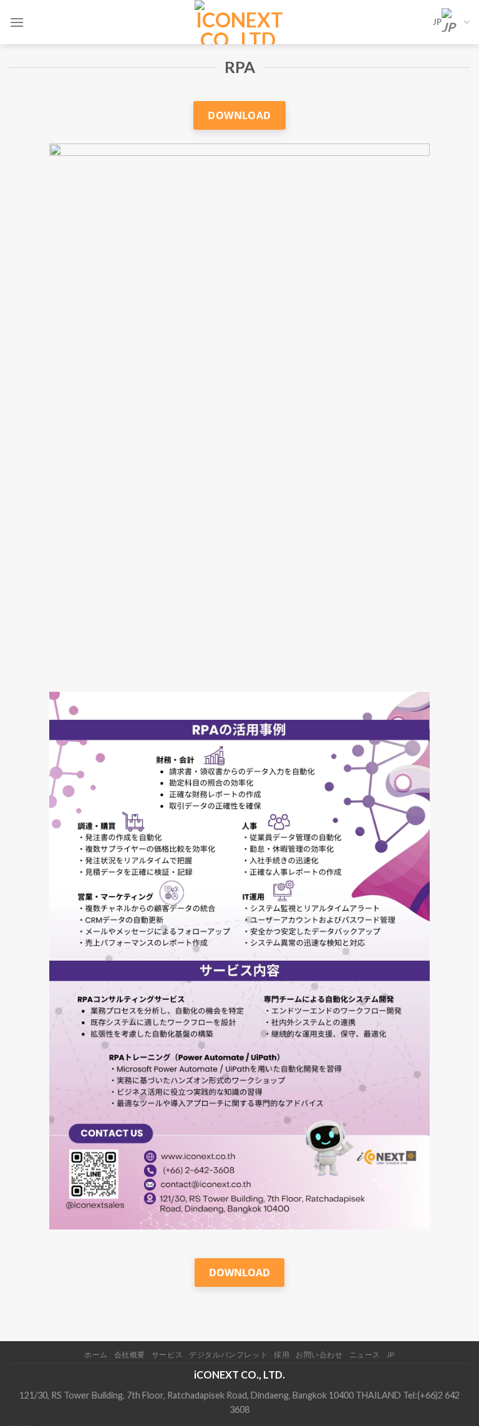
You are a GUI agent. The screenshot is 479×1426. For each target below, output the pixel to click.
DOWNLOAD (239, 1272)
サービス (167, 1354)
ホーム (96, 1354)
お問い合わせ (319, 1354)
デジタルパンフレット (228, 1354)
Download (239, 115)
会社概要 (129, 1354)
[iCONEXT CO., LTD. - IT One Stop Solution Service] (240, 22)
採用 (281, 1354)
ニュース (364, 1354)
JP (437, 22)
